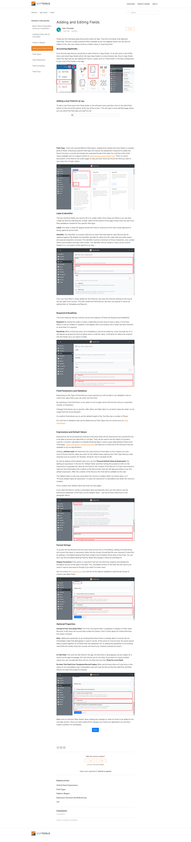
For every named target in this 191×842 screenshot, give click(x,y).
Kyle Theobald (68, 28)
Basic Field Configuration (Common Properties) (42, 27)
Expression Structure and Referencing (71, 798)
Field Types (36, 54)
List (57, 802)
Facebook (57, 747)
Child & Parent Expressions (67, 785)
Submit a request (144, 4)
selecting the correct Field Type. (102, 156)
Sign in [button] (155, 4)
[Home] (40, 5)
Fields (52, 12)
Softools (34, 12)
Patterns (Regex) (38, 43)
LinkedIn (64, 747)
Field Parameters (38, 60)
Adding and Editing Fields (42, 48)
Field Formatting (38, 66)
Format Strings (76, 571)
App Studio (43, 12)
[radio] (90, 760)
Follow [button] (130, 29)
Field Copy (36, 71)
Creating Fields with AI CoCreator (41, 35)
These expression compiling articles (80, 445)
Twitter (61, 747)
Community (131, 4)
